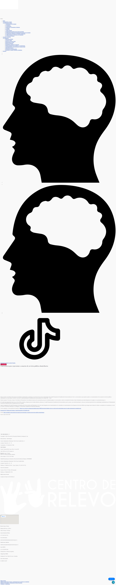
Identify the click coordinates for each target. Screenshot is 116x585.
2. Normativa (7, 25)
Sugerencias (112, 578)
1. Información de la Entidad (10, 24)
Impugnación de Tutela (9, 42)
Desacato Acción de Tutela (10, 41)
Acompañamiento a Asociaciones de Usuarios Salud (15, 46)
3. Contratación (8, 26)
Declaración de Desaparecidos (11, 48)
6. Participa (7, 29)
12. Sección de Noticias (9, 35)
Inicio (4, 20)
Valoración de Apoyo (9, 47)
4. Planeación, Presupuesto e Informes (12, 27)
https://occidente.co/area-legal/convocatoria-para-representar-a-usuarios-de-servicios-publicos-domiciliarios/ (24, 412)
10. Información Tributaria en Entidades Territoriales (15, 33)
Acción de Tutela (8, 40)
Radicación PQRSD (9, 39)
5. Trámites (7, 28)
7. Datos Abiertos (8, 30)
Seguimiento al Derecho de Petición (12, 44)
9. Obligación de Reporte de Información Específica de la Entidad (17, 32)
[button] (58, 18)
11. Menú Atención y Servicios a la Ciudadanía (14, 34)
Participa (4, 51)
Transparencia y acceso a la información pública (7, 22)
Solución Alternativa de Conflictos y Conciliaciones (15, 45)
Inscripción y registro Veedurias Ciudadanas (13, 50)
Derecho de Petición (9, 43)
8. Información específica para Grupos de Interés (14, 31)
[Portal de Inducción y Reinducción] (59, 182)
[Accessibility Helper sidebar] (1, 1)
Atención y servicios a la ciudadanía (7, 38)
